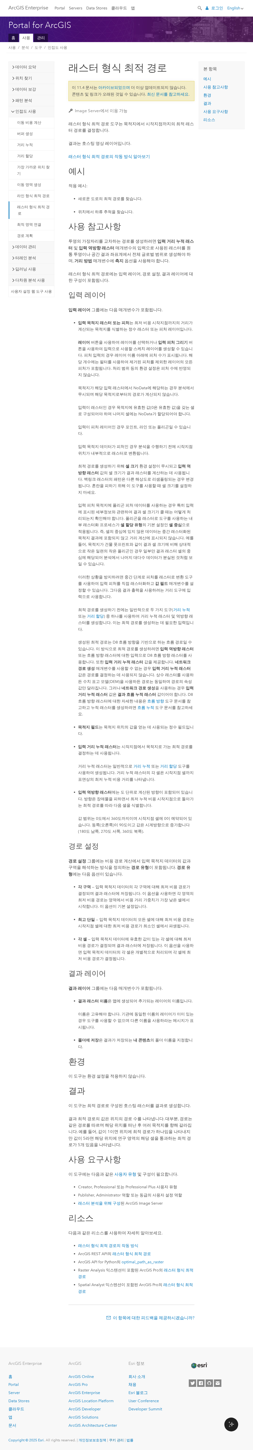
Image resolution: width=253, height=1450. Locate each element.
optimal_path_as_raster (143, 1262)
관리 (41, 37)
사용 (26, 37)
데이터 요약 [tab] (25, 67)
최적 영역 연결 (29, 224)
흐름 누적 (145, 707)
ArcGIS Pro (78, 1384)
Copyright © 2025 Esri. (26, 1440)
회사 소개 (136, 1376)
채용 (132, 1384)
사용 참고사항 (215, 87)
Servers (75, 8)
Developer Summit (145, 1409)
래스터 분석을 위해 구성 (99, 1203)
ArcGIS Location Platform (91, 1400)
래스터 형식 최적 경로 (33, 210)
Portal (60, 8)
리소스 (209, 119)
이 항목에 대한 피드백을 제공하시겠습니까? (153, 1317)
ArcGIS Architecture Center (92, 1425)
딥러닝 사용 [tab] (25, 269)
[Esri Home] (199, 1365)
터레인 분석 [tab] (25, 258)
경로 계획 (25, 235)
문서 (12, 1425)
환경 (207, 95)
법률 (129, 1440)
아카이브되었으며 (114, 87)
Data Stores (96, 8)
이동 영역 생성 (29, 184)
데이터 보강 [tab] (25, 89)
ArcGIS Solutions (83, 1417)
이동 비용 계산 (29, 122)
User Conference (143, 1400)
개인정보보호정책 (92, 1440)
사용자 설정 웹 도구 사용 (31, 291)
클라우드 (119, 8)
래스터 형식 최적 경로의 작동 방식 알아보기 (109, 156)
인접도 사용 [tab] (25, 111)
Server (14, 1392)
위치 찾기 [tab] (23, 78)
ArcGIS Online (81, 1376)
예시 (207, 79)
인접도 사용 (57, 47)
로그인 (217, 8)
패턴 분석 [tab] (23, 100)
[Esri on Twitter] (192, 1383)
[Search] (200, 7)
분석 (25, 47)
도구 (38, 47)
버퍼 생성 (25, 133)
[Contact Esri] (217, 1383)
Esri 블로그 (138, 1392)
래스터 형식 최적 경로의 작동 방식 (108, 1245)
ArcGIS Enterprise (28, 8)
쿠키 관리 (116, 1440)
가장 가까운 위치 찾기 (33, 170)
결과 (207, 103)
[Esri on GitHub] (209, 1383)
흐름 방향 (155, 701)
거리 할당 (25, 156)
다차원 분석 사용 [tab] (30, 280)
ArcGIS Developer (84, 1409)
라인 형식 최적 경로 (33, 196)
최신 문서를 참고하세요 (168, 94)
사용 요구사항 (215, 111)
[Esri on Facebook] (201, 1383)
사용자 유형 (125, 1174)
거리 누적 (25, 145)
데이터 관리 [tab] (25, 246)
